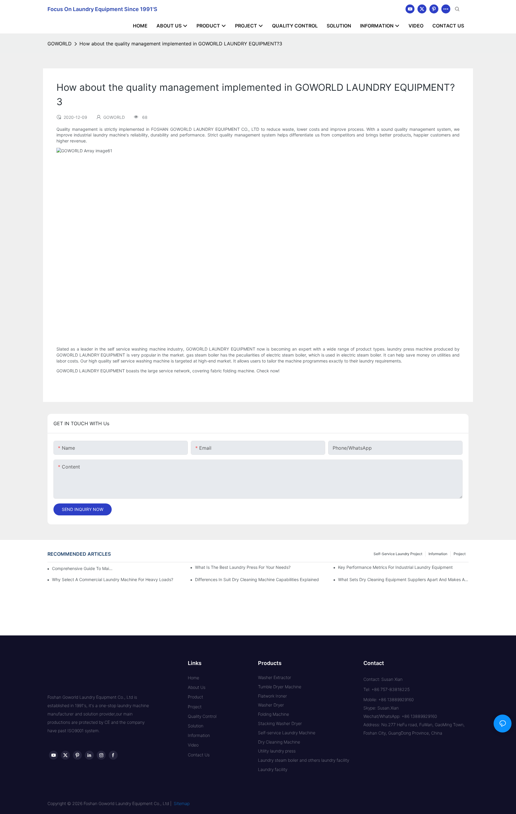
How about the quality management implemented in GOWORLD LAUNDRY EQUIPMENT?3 (180, 44)
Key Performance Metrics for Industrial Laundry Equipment (395, 567)
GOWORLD (59, 44)
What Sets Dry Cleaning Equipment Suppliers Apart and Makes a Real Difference (403, 579)
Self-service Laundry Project (398, 554)
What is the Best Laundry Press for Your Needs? (243, 567)
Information (438, 554)
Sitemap (182, 803)
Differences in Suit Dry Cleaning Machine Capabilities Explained (257, 579)
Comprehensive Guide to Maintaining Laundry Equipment (83, 568)
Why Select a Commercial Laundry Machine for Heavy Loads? (112, 579)
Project (460, 554)
